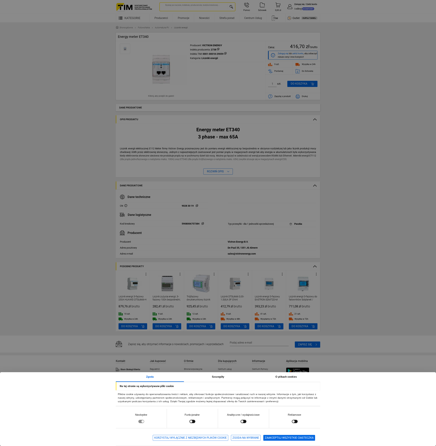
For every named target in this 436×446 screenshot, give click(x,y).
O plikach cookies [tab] (286, 376)
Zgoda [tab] (150, 376)
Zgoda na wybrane (245, 437)
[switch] (192, 421)
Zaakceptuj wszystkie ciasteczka (289, 437)
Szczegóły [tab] (218, 376)
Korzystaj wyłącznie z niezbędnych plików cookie (190, 437)
